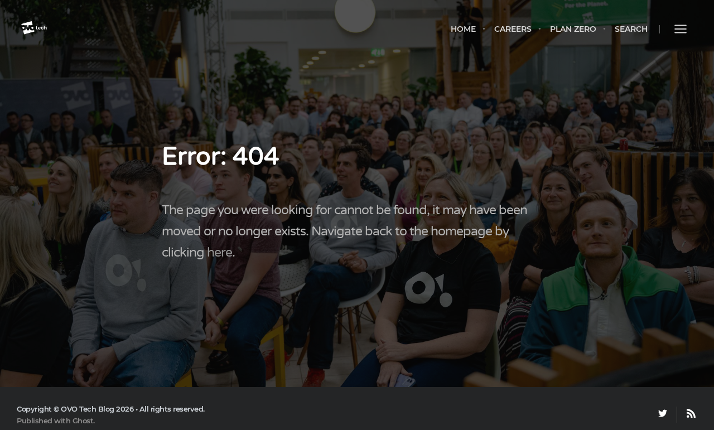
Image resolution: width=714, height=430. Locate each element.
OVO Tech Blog (87, 408)
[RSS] (686, 415)
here (219, 252)
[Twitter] (663, 415)
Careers (513, 29)
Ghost (83, 420)
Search (631, 29)
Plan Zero (573, 29)
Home (463, 29)
